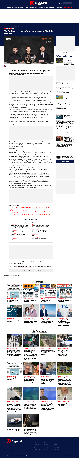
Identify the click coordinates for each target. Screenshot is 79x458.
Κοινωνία (36, 447)
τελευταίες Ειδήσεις (21, 262)
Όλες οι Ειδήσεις (65, 161)
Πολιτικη (14, 7)
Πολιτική (36, 442)
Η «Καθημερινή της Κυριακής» (17, 231)
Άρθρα (35, 451)
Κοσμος (26, 7)
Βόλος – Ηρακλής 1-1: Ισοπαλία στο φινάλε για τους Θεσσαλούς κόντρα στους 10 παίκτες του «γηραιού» (41, 226)
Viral (55, 442)
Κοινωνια (31, 7)
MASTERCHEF (7, 275)
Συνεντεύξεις (37, 449)
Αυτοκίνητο (46, 449)
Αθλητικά (46, 447)
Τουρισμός (56, 446)
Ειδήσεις (27, 222)
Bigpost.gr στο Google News (25, 266)
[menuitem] (9, 7)
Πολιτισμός (56, 444)
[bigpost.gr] (38, 5)
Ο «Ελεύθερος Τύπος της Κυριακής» (40, 238)
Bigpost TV (56, 447)
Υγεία (45, 451)
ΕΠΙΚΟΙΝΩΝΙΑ (29, 455)
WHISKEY (70, 455)
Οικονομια (20, 7)
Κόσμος (35, 446)
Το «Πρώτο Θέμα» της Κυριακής (18, 239)
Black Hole (46, 441)
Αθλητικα (53, 7)
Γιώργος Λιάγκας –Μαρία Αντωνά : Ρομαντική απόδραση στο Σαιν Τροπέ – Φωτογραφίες (40, 232)
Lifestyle (40, 7)
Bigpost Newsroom (11, 66)
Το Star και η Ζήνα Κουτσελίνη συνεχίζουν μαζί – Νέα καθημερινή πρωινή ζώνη (30, 214)
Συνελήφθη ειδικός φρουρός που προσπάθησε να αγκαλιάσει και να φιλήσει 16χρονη (20, 235)
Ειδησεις (9, 7)
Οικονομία (36, 444)
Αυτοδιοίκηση (47, 446)
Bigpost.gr (20, 263)
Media (35, 7)
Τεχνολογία (56, 441)
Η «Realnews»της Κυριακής (38, 235)
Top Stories (34, 222)
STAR (12, 275)
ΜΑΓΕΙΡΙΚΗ (16, 275)
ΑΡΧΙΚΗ (5, 26)
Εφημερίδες (56, 449)
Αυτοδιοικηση (47, 7)
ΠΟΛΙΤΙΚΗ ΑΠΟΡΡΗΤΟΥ (22, 455)
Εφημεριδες (60, 7)
